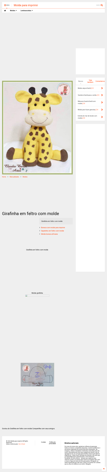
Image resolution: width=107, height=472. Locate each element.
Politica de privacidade (52, 442)
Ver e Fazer (21, 444)
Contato (43, 442)
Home (4, 177)
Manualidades (14, 177)
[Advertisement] (53, 30)
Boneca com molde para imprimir (53, 228)
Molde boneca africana (49, 234)
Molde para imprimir (26, 5)
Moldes (25, 177)
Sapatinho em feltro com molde (52, 231)
